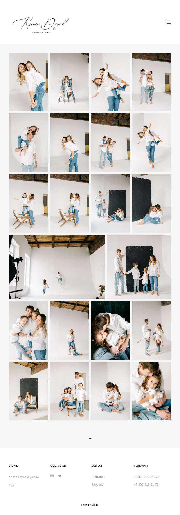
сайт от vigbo (90, 505)
